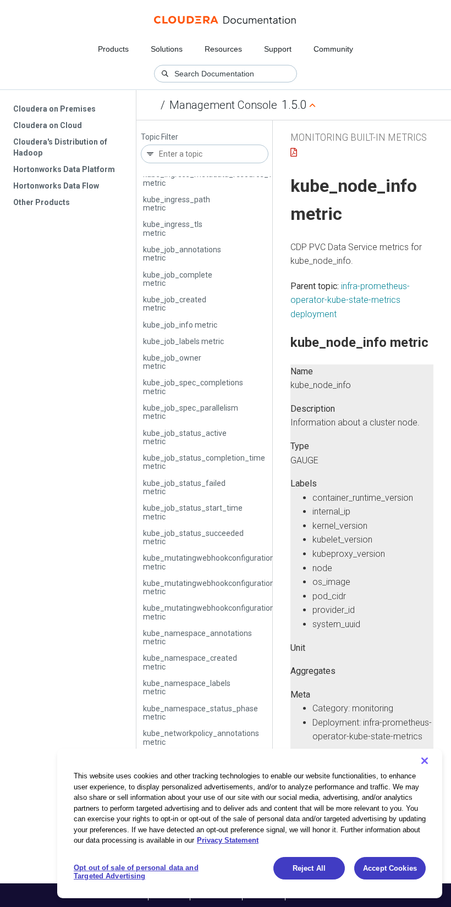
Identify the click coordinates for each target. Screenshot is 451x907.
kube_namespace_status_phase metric (200, 712)
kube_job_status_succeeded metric (193, 537)
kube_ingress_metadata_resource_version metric (218, 178)
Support (278, 49)
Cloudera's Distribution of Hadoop (60, 147)
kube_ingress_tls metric (172, 228)
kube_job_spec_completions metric (193, 386)
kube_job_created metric (174, 303)
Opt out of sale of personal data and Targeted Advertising (136, 872)
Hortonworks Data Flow (56, 185)
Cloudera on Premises (54, 108)
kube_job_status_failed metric (184, 487)
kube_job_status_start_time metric (193, 512)
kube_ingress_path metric (176, 203)
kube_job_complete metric (177, 278)
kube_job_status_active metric (185, 437)
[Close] (425, 761)
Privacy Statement (227, 840)
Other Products (41, 202)
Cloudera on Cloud (47, 125)
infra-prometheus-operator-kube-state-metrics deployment (350, 300)
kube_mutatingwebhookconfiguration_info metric (218, 587)
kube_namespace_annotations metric (197, 637)
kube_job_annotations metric (182, 253)
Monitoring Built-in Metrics (358, 137)
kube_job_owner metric (172, 361)
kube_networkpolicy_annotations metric (201, 737)
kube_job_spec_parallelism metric (190, 412)
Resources (223, 49)
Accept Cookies (390, 868)
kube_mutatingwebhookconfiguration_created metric (224, 562)
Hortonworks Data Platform (64, 169)
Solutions (167, 49)
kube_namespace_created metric (190, 662)
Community (333, 49)
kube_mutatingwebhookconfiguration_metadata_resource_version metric (260, 612)
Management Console (223, 105)
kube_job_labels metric (183, 341)
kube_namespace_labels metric (186, 687)
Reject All (309, 868)
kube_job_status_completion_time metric (204, 462)
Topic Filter (159, 137)
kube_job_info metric (180, 324)
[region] (249, 823)
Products (113, 49)
